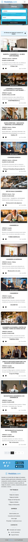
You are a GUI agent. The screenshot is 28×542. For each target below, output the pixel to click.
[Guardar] (6, 69)
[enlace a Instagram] (9, 463)
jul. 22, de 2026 (22, 103)
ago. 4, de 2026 (22, 68)
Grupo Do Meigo (14, 373)
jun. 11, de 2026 (22, 410)
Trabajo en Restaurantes (14, 504)
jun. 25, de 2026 (22, 341)
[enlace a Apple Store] (19, 467)
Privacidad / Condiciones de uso (14, 521)
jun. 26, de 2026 (22, 307)
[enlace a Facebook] (6, 463)
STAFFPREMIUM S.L (14, 100)
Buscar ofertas (14, 22)
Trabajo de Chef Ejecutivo (14, 499)
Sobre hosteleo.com (14, 513)
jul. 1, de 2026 (23, 239)
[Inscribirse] (3, 69)
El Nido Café (14, 66)
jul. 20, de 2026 (22, 171)
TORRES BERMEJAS (14, 237)
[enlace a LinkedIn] (5, 466)
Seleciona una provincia (6, 19)
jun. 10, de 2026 (22, 444)
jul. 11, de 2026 (22, 205)
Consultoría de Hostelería (14, 516)
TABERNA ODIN (14, 339)
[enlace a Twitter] (3, 463)
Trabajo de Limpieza (14, 494)
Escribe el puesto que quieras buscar (9, 13)
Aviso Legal (14, 518)
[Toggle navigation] (25, 1)
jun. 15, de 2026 (22, 375)
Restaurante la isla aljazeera (14, 203)
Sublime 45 (14, 135)
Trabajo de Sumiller (14, 497)
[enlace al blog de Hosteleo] (8, 466)
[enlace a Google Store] (19, 464)
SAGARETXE (14, 305)
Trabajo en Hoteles (14, 502)
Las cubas (14, 408)
